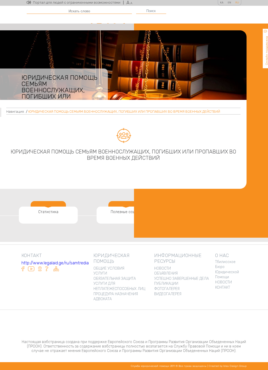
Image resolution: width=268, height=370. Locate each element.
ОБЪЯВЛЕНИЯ (166, 273)
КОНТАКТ (222, 287)
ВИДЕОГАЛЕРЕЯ (167, 294)
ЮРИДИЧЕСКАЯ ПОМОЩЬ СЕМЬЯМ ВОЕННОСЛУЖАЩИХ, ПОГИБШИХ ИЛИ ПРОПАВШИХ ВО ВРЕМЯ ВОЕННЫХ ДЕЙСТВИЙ (124, 111)
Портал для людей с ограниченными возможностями (78, 2)
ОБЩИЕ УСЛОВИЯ (108, 268)
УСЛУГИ (100, 273)
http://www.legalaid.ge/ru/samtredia (55, 262)
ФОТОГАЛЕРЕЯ (167, 289)
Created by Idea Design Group (228, 366)
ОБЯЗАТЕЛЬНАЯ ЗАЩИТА (114, 278)
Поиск (151, 11)
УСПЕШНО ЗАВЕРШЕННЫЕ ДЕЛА (181, 278)
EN (229, 2)
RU (237, 2)
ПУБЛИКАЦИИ (166, 283)
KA (222, 2)
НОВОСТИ (162, 268)
